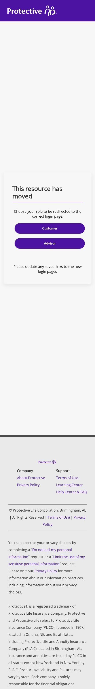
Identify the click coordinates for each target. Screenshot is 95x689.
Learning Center (69, 484)
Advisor (50, 243)
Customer (49, 228)
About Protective (31, 477)
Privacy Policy (28, 484)
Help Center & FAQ (71, 491)
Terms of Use (67, 477)
